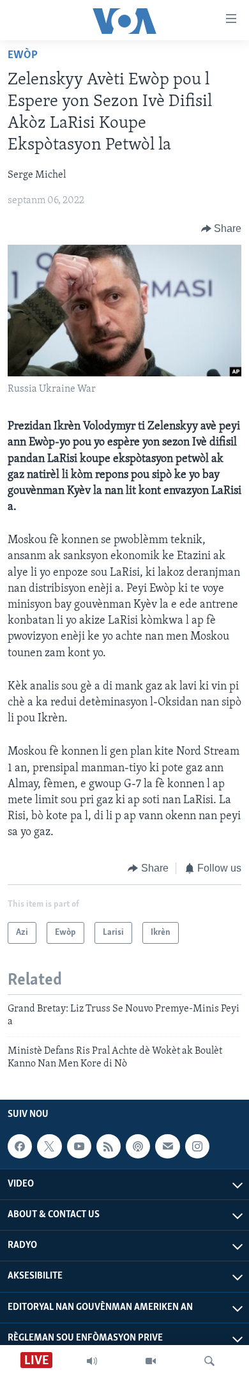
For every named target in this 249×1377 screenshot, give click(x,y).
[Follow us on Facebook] (20, 1146)
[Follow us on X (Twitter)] (49, 1146)
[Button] (221, 228)
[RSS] (108, 1146)
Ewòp (23, 55)
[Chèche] (209, 1361)
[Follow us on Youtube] (79, 1146)
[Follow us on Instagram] (197, 1146)
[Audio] (92, 1361)
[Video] (151, 1361)
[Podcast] (138, 1146)
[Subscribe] (167, 1146)
